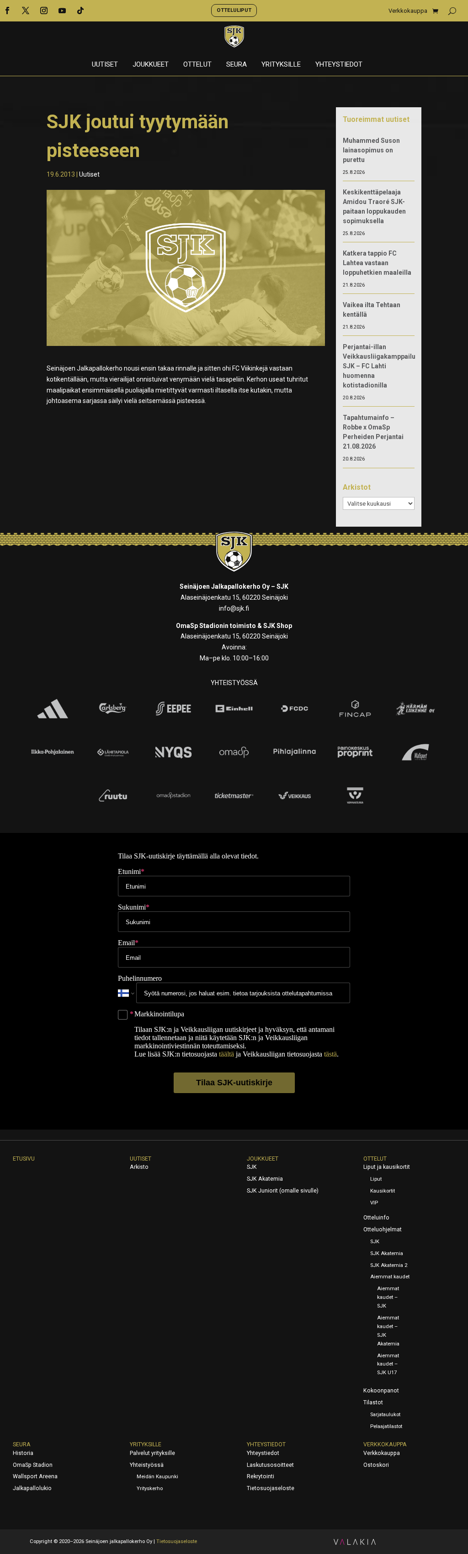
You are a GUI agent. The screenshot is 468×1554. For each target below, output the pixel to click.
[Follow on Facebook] (7, 10)
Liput (376, 1179)
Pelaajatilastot (386, 1426)
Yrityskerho (150, 1488)
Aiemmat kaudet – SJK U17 (388, 1364)
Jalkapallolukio (32, 1488)
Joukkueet (151, 64)
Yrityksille (281, 64)
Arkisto (139, 1167)
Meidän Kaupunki (157, 1477)
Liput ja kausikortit (386, 1167)
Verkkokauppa (407, 11)
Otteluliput (234, 10)
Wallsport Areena (35, 1476)
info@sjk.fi (234, 608)
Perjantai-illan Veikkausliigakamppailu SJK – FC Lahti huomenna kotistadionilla (379, 366)
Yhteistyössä (147, 1465)
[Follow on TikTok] (80, 10)
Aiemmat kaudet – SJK (388, 1297)
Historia (23, 1453)
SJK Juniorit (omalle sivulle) (283, 1191)
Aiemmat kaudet (390, 1277)
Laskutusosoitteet (270, 1465)
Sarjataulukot (385, 1415)
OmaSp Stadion (33, 1465)
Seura (236, 64)
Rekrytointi (260, 1476)
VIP (374, 1203)
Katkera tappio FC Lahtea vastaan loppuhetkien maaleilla (377, 263)
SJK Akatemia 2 (388, 1265)
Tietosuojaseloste (270, 1488)
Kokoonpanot (381, 1390)
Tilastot (373, 1402)
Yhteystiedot (338, 64)
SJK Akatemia (265, 1179)
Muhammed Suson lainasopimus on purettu (371, 150)
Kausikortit (382, 1191)
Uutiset (105, 64)
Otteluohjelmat (382, 1229)
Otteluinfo (376, 1217)
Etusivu (24, 1159)
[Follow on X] (25, 10)
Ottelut (197, 64)
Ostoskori (376, 1465)
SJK (252, 1167)
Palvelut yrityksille (152, 1453)
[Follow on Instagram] (44, 10)
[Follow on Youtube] (62, 10)
